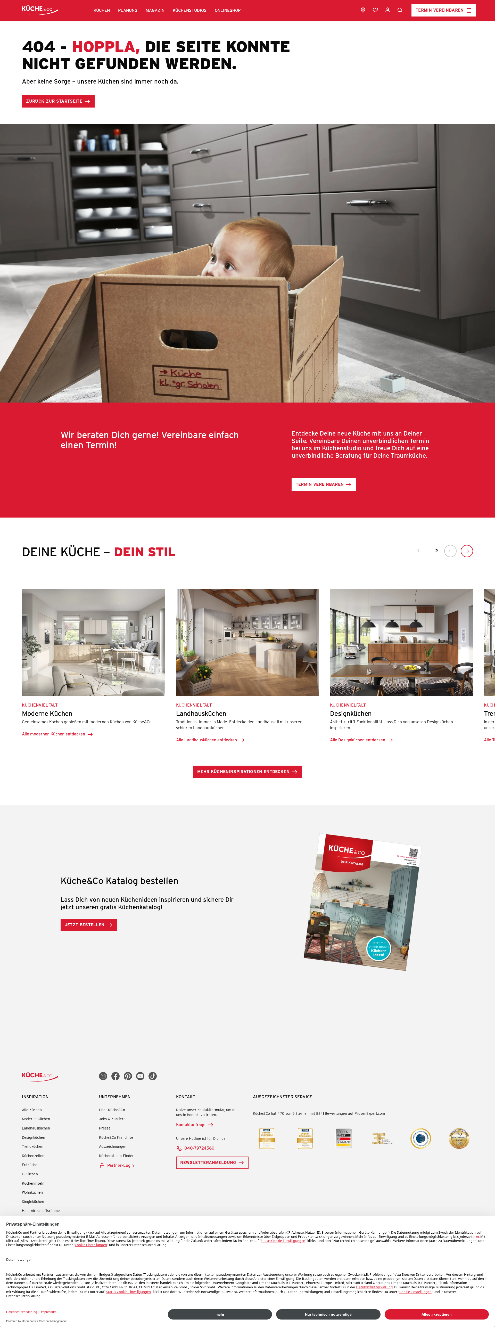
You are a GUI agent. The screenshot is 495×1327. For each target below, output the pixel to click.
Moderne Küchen (36, 1118)
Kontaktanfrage (190, 1124)
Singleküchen (33, 1201)
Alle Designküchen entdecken (357, 739)
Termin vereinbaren (440, 10)
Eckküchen (30, 1164)
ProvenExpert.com (369, 1113)
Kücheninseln (33, 1183)
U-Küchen (30, 1174)
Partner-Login (120, 1165)
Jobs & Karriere (112, 1118)
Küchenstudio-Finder (116, 1155)
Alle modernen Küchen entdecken (53, 733)
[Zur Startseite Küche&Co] (40, 10)
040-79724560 (199, 1148)
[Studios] (363, 10)
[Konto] (388, 10)
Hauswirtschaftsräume (41, 1210)
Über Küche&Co (112, 1109)
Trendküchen (32, 1146)
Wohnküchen (32, 1192)
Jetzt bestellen (85, 924)
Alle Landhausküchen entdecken (206, 739)
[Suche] (400, 10)
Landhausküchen (36, 1128)
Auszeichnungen (112, 1146)
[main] (247, 498)
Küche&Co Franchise (116, 1137)
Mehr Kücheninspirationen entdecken (243, 771)
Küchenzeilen (33, 1155)
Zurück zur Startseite (54, 101)
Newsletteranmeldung (208, 1162)
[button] (101, 10)
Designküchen (33, 1137)
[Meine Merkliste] (375, 10)
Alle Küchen (32, 1109)
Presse (105, 1128)
